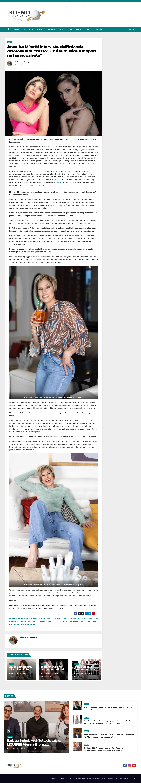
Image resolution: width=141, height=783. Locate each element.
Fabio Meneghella (30, 748)
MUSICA (40, 30)
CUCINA (99, 30)
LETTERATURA (76, 30)
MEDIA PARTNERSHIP (115, 778)
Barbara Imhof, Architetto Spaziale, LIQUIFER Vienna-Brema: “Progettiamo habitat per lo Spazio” (34, 745)
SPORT (63, 30)
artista (58, 174)
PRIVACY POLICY (129, 778)
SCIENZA (51, 30)
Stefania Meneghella (24, 62)
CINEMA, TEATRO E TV (23, 30)
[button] (130, 29)
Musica (58, 182)
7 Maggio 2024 (14, 748)
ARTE (89, 30)
